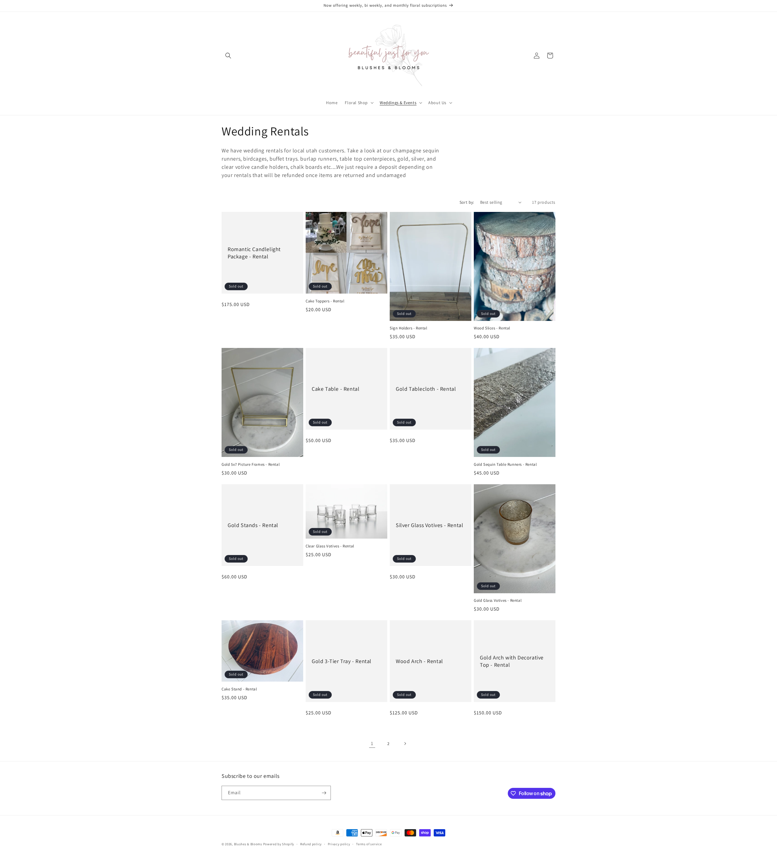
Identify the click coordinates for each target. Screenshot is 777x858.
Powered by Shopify (278, 844)
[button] (228, 55)
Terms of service (369, 844)
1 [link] (372, 743)
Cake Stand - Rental (239, 689)
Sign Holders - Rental (408, 328)
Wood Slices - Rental (492, 328)
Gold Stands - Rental (253, 525)
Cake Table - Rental (335, 388)
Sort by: (467, 202)
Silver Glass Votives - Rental (429, 525)
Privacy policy (339, 844)
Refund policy (311, 844)
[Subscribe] (324, 793)
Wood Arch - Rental (419, 661)
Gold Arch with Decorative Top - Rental (512, 661)
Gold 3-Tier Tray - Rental (342, 661)
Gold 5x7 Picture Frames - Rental (251, 464)
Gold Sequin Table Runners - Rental (505, 464)
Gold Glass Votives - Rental (497, 600)
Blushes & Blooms (248, 844)
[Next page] (405, 743)
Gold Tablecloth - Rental (426, 388)
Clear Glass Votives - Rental (330, 546)
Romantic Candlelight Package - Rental (254, 253)
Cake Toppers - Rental (325, 301)
